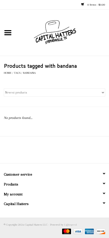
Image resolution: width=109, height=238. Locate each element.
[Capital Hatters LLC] (62, 32)
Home (7, 73)
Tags (17, 73)
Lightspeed (70, 224)
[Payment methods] (66, 231)
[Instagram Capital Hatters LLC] (59, 152)
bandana (29, 73)
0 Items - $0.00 (96, 4)
